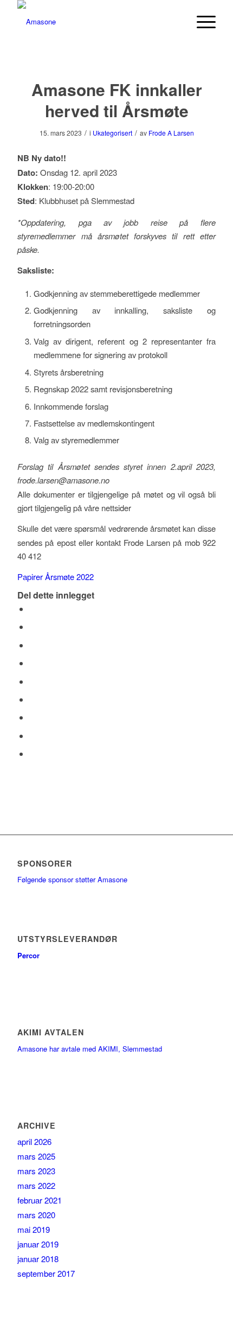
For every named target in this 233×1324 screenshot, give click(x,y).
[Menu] (201, 21)
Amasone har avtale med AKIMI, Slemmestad (89, 1048)
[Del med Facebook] (32, 608)
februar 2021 (39, 1200)
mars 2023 (36, 1170)
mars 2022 (36, 1185)
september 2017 (46, 1273)
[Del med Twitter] (32, 626)
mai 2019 (33, 1229)
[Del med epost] (32, 753)
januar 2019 (38, 1244)
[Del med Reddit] (32, 735)
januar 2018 (38, 1258)
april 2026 (34, 1141)
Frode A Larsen (171, 132)
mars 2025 (36, 1156)
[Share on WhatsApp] (32, 645)
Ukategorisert (112, 132)
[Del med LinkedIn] (32, 681)
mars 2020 (36, 1214)
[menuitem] (175, 21)
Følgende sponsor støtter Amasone (72, 879)
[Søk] (175, 21)
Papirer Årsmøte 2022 (55, 576)
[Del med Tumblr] (32, 699)
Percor (28, 955)
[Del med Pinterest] (32, 663)
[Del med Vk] (32, 717)
